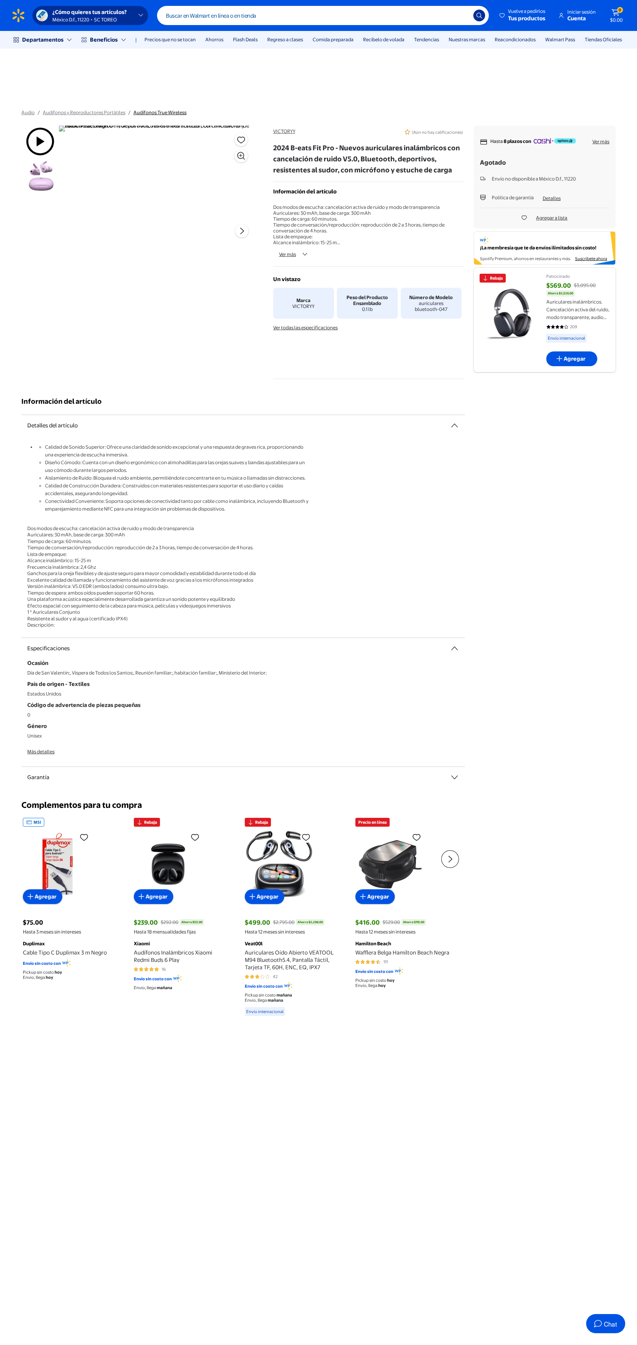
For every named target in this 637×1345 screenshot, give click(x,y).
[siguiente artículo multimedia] (241, 231)
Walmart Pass (560, 39)
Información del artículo (61, 401)
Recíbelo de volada (383, 39)
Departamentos (42, 39)
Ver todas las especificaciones (305, 327)
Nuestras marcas (467, 39)
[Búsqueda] (479, 15)
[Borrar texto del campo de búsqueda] (462, 15)
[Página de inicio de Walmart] (18, 15)
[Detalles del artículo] (454, 425)
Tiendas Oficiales (603, 39)
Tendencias (426, 39)
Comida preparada (333, 39)
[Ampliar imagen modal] (241, 155)
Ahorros (214, 39)
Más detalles (41, 751)
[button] (523, 15)
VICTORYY (284, 131)
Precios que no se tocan (170, 39)
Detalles (552, 198)
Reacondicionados (515, 39)
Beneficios (104, 39)
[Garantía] (454, 777)
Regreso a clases (285, 39)
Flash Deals (245, 39)
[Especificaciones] (454, 648)
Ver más (287, 254)
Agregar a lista (551, 218)
